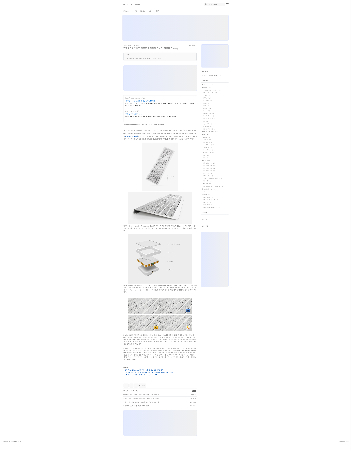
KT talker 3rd (209, 165)
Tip (205, 192)
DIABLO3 (207, 202)
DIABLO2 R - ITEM (210, 200)
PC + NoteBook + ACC (211, 93)
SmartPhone (209, 150)
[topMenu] (227, 4)
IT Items (207, 100)
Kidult (206, 103)
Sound (206, 95)
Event (206, 160)
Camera (207, 108)
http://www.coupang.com (133, 98)
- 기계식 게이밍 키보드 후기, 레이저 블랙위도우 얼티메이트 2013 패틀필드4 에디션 (149, 372)
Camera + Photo (210, 152)
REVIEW (142, 11)
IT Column (126, 11)
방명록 (158, 11)
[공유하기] (131, 385)
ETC (205, 158)
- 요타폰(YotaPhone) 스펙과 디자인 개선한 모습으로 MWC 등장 (143, 370)
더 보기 (194, 391)
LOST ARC (207, 205)
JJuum (347, 441)
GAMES (206, 194)
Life (206, 106)
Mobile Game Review (211, 207)
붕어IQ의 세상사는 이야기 (132, 4)
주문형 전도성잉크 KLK (133, 114)
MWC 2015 (208, 176)
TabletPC (207, 147)
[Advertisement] (175, 27)
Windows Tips (209, 126)
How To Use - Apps (210, 132)
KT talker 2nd (209, 168)
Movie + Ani (208, 113)
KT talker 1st (209, 171)
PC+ (206, 155)
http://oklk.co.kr (130, 111)
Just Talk (206, 183)
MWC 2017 (207, 173)
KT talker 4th (209, 163)
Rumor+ (207, 142)
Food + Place (208, 116)
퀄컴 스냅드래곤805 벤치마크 (212, 178)
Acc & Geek (127, 45)
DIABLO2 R (208, 197)
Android (207, 140)
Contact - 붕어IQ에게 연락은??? (211, 75)
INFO (135, 11)
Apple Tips (208, 124)
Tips (205, 121)
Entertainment (209, 118)
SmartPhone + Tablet (212, 90)
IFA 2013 (207, 181)
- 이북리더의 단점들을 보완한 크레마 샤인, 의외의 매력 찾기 (142, 375)
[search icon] (206, 4)
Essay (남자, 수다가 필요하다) (213, 186)
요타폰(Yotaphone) (131, 136)
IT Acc (207, 98)
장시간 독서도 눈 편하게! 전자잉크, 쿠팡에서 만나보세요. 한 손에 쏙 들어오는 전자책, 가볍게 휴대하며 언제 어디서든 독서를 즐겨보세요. (159, 104)
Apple (206, 137)
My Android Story (208, 189)
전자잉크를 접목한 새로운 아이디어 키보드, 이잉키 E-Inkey (144, 59)
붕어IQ (10, 441)
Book (206, 111)
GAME (150, 11)
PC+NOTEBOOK (209, 129)
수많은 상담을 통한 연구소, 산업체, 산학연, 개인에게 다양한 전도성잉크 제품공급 (150, 116)
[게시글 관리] (136, 385)
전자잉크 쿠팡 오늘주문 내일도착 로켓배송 (140, 101)
